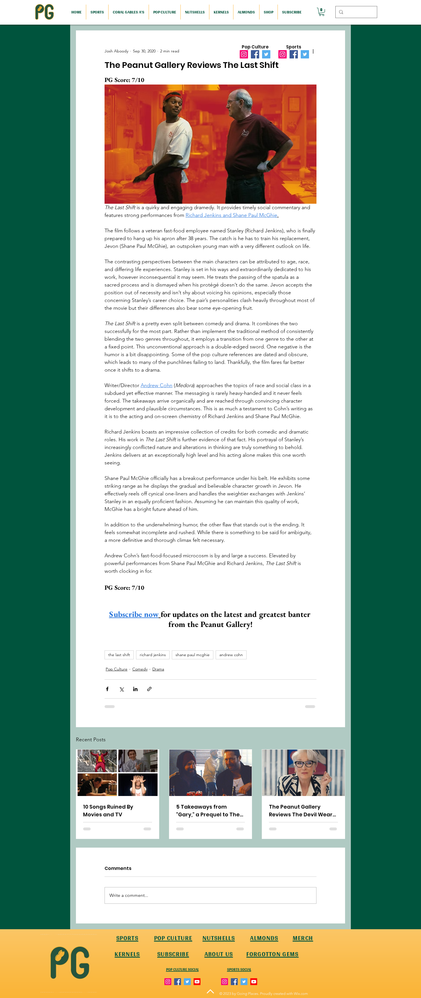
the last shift (119, 654)
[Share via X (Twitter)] (121, 689)
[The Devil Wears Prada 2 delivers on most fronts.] (303, 773)
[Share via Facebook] (107, 689)
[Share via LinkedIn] (135, 689)
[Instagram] (244, 54)
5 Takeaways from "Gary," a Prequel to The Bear (208, 810)
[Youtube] (197, 981)
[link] (321, 12)
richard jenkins (153, 654)
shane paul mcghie (193, 654)
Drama (158, 669)
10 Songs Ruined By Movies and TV (108, 810)
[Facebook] (255, 54)
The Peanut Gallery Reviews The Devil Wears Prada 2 (302, 810)
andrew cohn (231, 654)
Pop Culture (116, 669)
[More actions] (313, 51)
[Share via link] (149, 689)
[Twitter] (266, 54)
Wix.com (301, 993)
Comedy (139, 669)
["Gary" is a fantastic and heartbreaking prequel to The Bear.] (210, 773)
